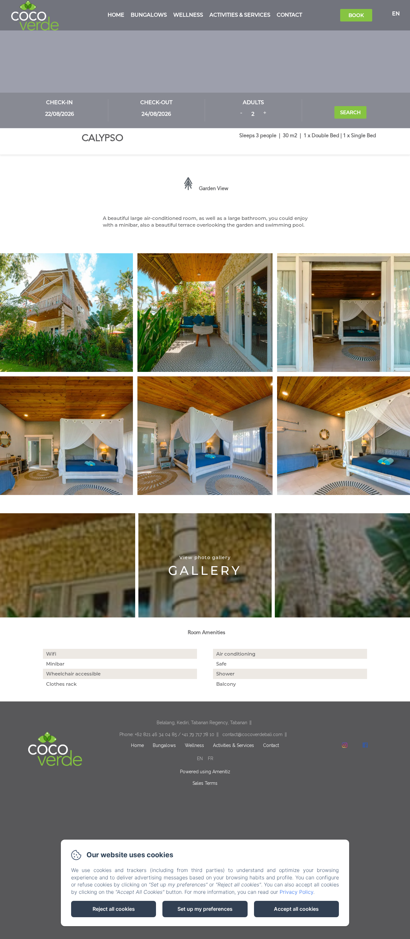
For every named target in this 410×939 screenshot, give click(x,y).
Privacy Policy (296, 892)
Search (350, 112)
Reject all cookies (114, 909)
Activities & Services (239, 15)
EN (200, 758)
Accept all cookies (296, 909)
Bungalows (149, 15)
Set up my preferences (205, 909)
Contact (289, 15)
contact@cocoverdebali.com (252, 734)
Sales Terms (205, 783)
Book (356, 15)
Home (116, 15)
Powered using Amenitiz (205, 771)
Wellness (188, 15)
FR (210, 758)
